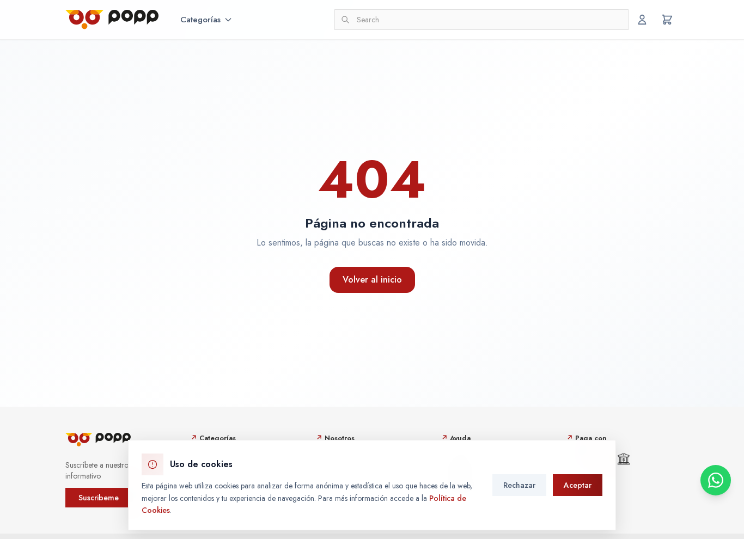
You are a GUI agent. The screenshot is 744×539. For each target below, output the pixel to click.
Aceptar (577, 485)
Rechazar (519, 485)
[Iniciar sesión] (642, 19)
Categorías (200, 20)
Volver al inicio (372, 279)
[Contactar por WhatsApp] (715, 480)
